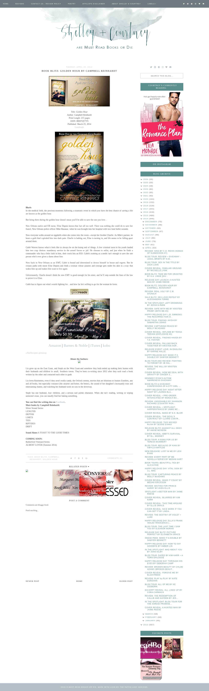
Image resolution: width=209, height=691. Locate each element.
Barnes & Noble (76, 345)
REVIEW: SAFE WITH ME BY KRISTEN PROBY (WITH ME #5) (163, 310)
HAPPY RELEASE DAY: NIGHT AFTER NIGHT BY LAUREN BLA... (163, 391)
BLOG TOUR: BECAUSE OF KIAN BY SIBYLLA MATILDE (162, 446)
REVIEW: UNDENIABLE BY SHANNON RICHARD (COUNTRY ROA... (163, 402)
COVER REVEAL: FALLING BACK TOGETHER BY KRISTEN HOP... (161, 344)
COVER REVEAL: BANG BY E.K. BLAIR (164, 413)
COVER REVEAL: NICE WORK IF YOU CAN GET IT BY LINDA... (163, 510)
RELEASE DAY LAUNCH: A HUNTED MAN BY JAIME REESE (162, 281)
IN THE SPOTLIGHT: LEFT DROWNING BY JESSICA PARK (163, 304)
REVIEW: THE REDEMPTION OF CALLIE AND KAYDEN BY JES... (161, 597)
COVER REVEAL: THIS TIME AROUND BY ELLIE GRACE (163, 504)
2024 (146, 186)
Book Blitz (41, 457)
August (150, 235)
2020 (146, 199)
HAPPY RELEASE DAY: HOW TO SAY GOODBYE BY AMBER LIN (163, 545)
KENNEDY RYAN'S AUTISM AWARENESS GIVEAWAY (158, 379)
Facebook (60, 402)
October (151, 228)
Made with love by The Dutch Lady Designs (122, 687)
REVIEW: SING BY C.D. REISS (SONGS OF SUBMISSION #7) (164, 252)
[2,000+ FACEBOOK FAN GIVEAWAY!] (151, 648)
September (152, 231)
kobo (106, 345)
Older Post (126, 581)
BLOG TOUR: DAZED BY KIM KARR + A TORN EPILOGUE (164, 556)
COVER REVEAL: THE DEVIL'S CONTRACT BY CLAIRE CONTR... (162, 417)
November (151, 225)
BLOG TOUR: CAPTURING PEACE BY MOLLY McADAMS (163, 475)
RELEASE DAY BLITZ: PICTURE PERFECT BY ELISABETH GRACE (162, 533)
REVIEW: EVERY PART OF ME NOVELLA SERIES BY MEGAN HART (164, 458)
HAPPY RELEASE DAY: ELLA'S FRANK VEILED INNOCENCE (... (164, 522)
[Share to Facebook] (75, 458)
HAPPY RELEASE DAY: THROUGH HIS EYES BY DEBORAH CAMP (164, 562)
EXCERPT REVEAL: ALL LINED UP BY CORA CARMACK (163, 591)
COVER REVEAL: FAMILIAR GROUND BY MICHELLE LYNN (163, 269)
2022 (146, 192)
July (148, 238)
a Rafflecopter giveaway (36, 353)
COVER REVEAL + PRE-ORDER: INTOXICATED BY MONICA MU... (162, 397)
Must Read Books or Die (82, 687)
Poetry (72, 4)
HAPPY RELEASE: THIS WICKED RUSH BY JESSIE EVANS (161, 423)
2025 (146, 182)
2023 (146, 189)
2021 (146, 196)
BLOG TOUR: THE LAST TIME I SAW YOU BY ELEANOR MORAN (162, 527)
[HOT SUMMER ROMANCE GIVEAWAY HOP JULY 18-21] (151, 669)
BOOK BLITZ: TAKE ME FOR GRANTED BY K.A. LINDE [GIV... (164, 275)
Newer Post (32, 581)
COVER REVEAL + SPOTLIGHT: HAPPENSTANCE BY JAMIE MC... (162, 408)
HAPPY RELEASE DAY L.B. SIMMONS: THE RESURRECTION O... (163, 315)
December (151, 222)
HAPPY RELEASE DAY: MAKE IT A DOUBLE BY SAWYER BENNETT (162, 356)
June (148, 241)
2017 (146, 209)
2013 (146, 625)
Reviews (19, 4)
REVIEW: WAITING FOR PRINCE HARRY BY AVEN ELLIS (160, 487)
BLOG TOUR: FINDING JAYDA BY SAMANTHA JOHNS (161, 321)
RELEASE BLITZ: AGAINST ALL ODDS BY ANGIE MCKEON (163, 429)
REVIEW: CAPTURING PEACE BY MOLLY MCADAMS (161, 327)
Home (6, 4)
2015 (146, 215)
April (148, 248)
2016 (146, 212)
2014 (146, 219)
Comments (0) (115, 458)
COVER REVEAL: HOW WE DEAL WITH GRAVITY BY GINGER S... (164, 373)
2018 (146, 206)
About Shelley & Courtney (126, 4)
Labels (151, 4)
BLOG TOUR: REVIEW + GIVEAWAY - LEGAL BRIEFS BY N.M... (163, 258)
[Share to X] (71, 458)
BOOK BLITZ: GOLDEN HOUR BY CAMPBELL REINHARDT (161, 287)
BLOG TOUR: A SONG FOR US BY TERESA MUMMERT (161, 441)
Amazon (55, 345)
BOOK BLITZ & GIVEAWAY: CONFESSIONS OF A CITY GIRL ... (163, 385)
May (147, 244)
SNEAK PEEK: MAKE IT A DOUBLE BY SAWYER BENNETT (163, 539)
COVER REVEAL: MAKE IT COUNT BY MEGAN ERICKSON (163, 481)
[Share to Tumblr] (82, 458)
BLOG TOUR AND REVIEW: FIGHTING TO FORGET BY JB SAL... (163, 362)
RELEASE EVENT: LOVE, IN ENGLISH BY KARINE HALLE (163, 350)
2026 (146, 179)
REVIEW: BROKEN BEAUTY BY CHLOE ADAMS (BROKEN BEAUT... (164, 568)
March (149, 614)
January (150, 620)
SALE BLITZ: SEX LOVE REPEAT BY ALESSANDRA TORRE (162, 298)
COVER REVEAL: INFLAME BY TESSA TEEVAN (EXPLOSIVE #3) (163, 333)
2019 (146, 202)
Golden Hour (50, 459)
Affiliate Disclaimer (93, 4)
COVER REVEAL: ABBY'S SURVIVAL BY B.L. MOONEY (162, 435)
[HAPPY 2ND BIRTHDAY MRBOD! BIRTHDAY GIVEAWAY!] (172, 648)
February (151, 617)
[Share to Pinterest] (79, 458)
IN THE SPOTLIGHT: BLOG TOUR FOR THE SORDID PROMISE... (163, 603)
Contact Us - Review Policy (46, 4)
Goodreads (79, 127)
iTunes (95, 345)
